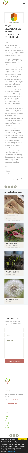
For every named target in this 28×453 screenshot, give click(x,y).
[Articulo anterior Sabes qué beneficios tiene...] (9, 17)
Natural (13, 274)
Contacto (7, 427)
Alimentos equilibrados (16, 247)
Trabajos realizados (10, 423)
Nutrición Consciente (11, 243)
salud (13, 183)
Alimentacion (8, 183)
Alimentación (8, 218)
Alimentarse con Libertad (12, 299)
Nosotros (7, 418)
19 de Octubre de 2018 (10, 41)
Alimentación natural (15, 220)
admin (22, 41)
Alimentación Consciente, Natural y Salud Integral (12, 272)
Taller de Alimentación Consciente (12, 216)
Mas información (11, 451)
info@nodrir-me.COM (14, 403)
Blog (6, 425)
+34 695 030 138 (14, 400)
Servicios (7, 421)
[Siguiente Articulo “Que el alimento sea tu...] (19, 17)
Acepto (22, 439)
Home (7, 416)
